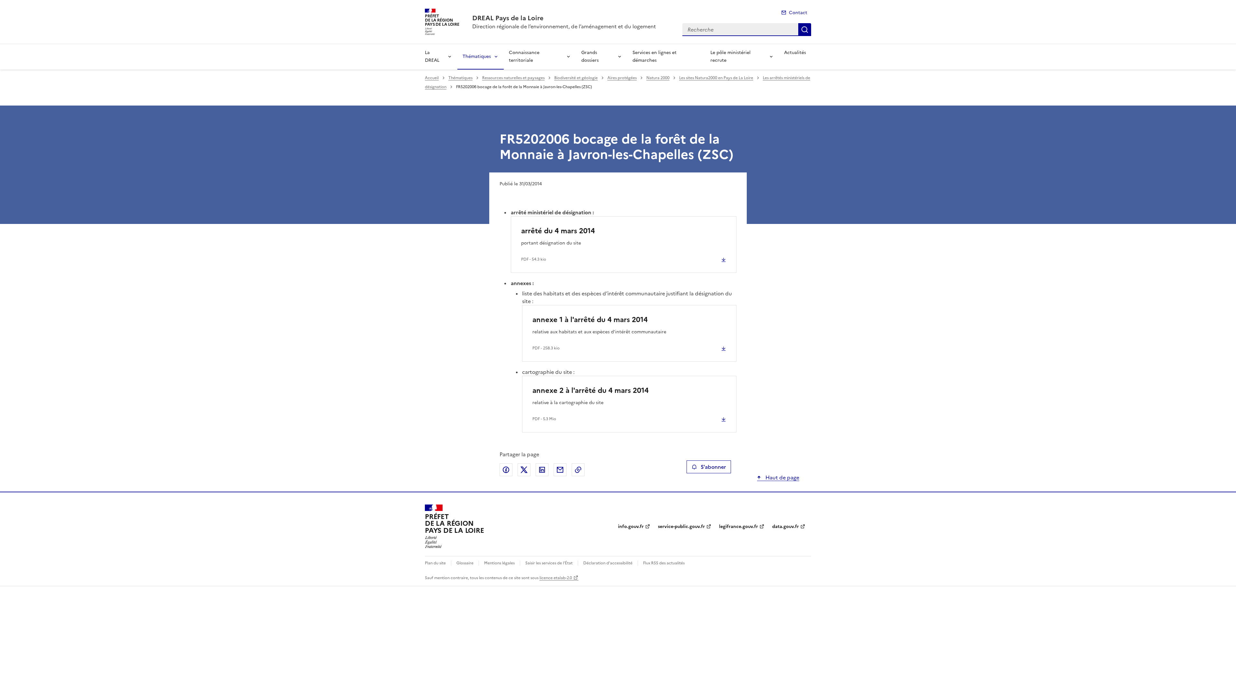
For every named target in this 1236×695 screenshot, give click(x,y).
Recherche (804, 29)
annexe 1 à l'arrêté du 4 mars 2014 (590, 319)
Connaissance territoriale (524, 56)
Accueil (432, 78)
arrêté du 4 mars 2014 (558, 231)
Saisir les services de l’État (549, 563)
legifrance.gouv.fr (738, 526)
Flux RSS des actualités (664, 563)
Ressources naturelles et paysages (513, 78)
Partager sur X (524, 469)
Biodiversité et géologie (576, 78)
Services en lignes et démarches (654, 56)
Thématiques (477, 56)
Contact (798, 12)
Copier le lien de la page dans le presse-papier (578, 469)
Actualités (795, 52)
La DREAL (432, 56)
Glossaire (464, 563)
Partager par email (560, 469)
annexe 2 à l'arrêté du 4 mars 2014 (590, 390)
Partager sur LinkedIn (542, 469)
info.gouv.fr (631, 526)
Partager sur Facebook (506, 469)
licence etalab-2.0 (555, 578)
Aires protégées (622, 78)
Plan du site (435, 563)
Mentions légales (499, 563)
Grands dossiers (590, 56)
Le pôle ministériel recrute (730, 56)
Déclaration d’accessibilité (607, 563)
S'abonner (713, 467)
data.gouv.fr (785, 526)
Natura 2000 (658, 78)
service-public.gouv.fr (681, 526)
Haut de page (781, 477)
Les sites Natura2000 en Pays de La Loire (716, 78)
